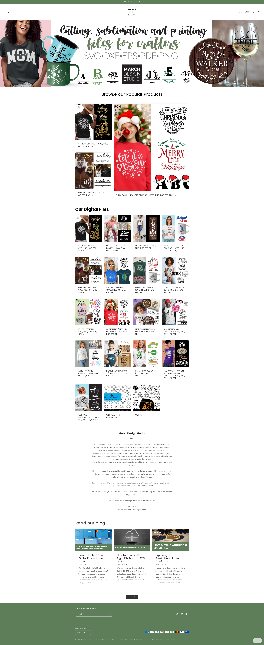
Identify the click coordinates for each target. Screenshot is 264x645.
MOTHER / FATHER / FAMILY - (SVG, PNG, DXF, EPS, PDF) (115, 248)
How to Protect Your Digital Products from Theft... (92, 558)
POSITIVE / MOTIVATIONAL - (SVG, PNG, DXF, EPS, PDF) (88, 417)
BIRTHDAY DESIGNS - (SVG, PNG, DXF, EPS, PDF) (92, 145)
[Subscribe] (110, 614)
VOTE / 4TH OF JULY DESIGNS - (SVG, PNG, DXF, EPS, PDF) (174, 248)
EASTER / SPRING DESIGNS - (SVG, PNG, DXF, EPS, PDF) (87, 373)
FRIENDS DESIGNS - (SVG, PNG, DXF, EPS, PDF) (145, 290)
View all (132, 597)
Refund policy (112, 640)
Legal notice (160, 640)
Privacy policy (123, 640)
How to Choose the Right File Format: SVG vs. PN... (131, 558)
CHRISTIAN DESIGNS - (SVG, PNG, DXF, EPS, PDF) (174, 290)
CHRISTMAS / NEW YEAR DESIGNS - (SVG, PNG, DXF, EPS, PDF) (145, 195)
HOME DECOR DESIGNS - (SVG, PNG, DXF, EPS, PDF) (116, 373)
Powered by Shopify (100, 640)
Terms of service (171, 640)
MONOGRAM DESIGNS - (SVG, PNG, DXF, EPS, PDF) (146, 331)
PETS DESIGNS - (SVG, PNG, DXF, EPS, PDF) (145, 247)
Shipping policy (150, 640)
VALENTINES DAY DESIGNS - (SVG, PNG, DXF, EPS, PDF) (174, 331)
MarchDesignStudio (87, 640)
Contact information (136, 640)
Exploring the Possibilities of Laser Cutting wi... (168, 558)
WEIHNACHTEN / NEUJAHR (113, 416)
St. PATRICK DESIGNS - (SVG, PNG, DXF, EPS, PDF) (145, 373)
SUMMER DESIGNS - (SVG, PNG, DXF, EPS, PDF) (116, 290)
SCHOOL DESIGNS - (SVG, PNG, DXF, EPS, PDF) (87, 331)
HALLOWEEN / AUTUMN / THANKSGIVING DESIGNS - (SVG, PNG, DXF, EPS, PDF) (174, 374)
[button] (4, 12)
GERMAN (139, 415)
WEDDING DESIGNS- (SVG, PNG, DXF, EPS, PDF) (92, 194)
